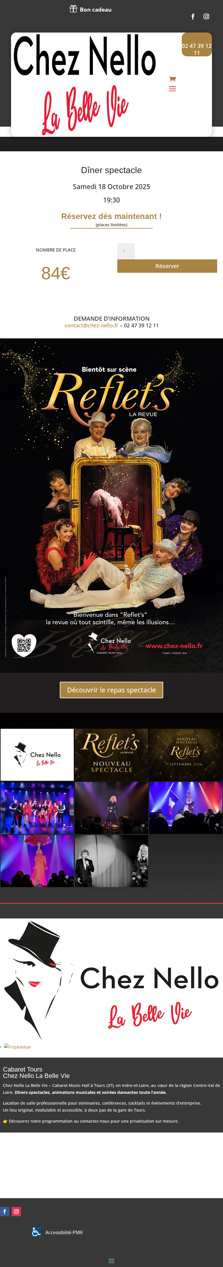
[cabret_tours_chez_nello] (185, 832)
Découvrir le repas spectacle (111, 689)
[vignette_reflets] (111, 779)
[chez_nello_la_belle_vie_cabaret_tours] (37, 832)
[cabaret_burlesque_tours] (37, 885)
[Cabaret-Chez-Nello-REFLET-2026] (185, 779)
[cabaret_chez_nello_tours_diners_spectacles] (111, 885)
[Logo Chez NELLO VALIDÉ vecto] (37, 779)
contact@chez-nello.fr (91, 325)
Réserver (167, 266)
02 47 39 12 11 (197, 49)
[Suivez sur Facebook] (193, 16)
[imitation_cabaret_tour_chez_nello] (111, 832)
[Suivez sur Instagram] (206, 16)
